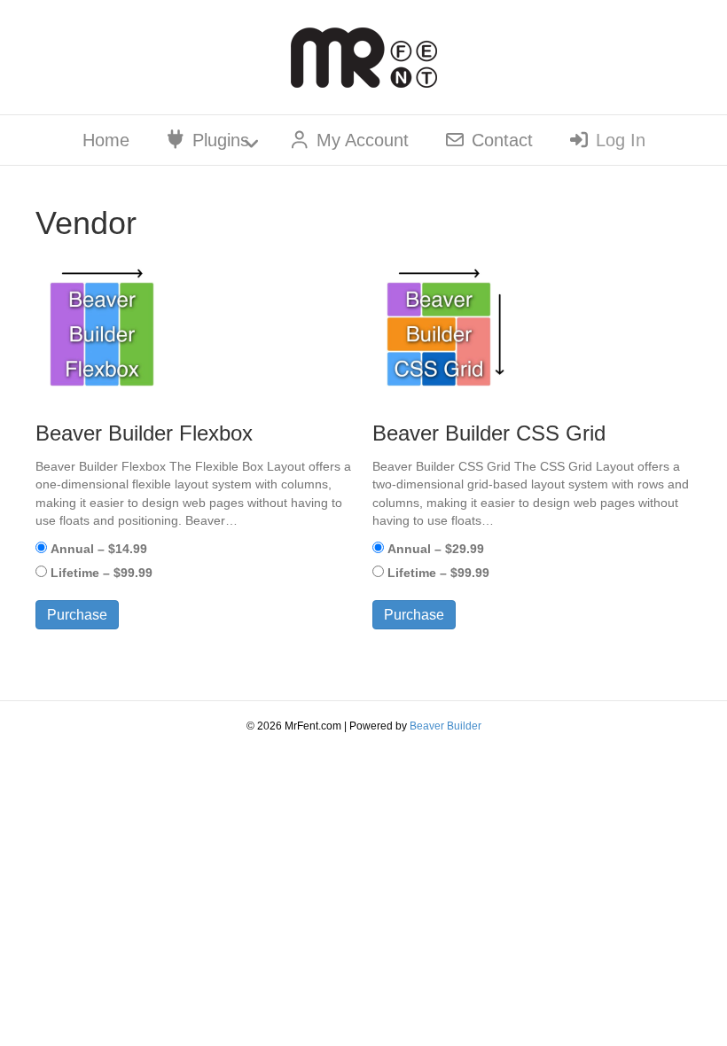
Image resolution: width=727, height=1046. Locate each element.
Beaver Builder (445, 726)
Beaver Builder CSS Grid (489, 433)
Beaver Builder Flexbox (144, 433)
